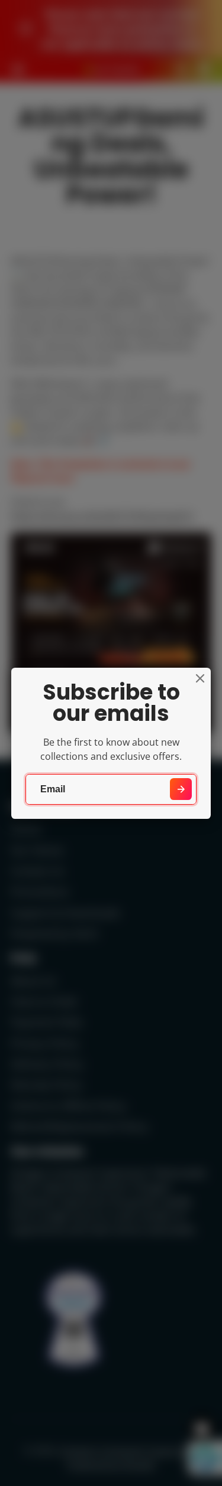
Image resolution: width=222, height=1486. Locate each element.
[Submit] (181, 789)
